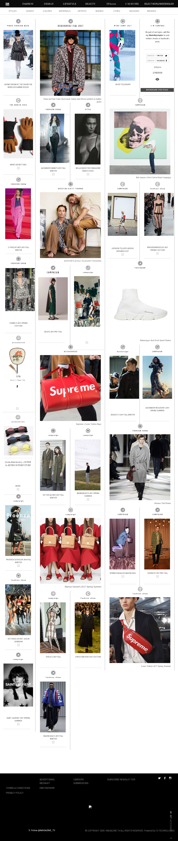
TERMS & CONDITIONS (18, 788)
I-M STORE (132, 3)
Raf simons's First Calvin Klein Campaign (153, 177)
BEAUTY (90, 3)
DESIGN (49, 3)
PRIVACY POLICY (15, 793)
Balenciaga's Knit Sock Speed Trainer (155, 340)
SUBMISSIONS (80, 783)
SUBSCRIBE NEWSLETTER (121, 779)
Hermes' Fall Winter (162, 503)
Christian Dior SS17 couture (88, 657)
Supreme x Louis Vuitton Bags (88, 423)
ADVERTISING (47, 779)
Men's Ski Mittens (18, 165)
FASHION (27, 3)
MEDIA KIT (45, 783)
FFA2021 (111, 3)
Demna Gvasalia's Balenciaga (123, 573)
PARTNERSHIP (47, 788)
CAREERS (78, 779)
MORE (18, 486)
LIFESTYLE (69, 3)
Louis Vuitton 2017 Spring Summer (156, 666)
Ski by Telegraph (123, 84)
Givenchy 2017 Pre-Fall (157, 573)
